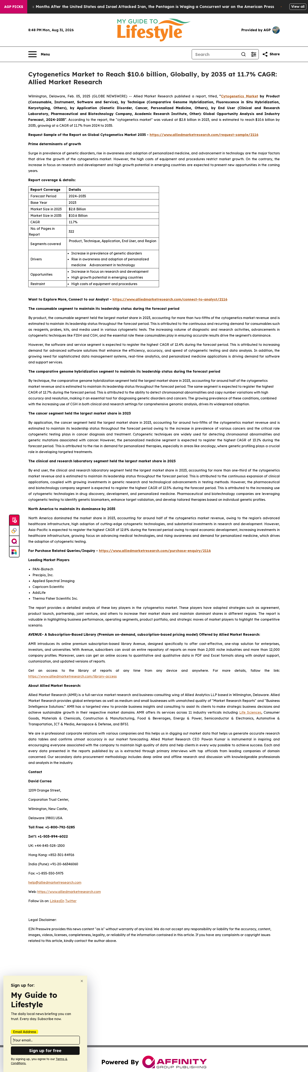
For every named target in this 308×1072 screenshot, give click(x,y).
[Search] (243, 54)
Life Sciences (250, 712)
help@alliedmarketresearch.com (54, 882)
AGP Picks (13, 7)
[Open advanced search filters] (253, 54)
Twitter (70, 901)
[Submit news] (14, 520)
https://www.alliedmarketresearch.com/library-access (72, 676)
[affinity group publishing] (14, 541)
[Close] (82, 981)
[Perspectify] (14, 531)
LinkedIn (57, 901)
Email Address (24, 1032)
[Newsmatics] (14, 551)
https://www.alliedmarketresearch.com (69, 892)
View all (297, 6)
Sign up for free (45, 1050)
